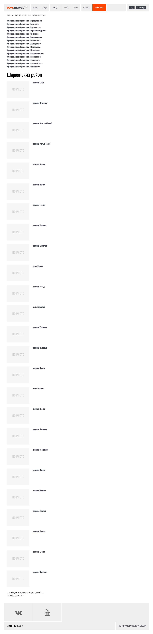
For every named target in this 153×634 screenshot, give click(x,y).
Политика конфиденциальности (132, 625)
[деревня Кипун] (20, 91)
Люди (45, 7)
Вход (131, 8)
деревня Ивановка (40, 429)
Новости (86, 7)
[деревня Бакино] (20, 173)
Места (35, 7)
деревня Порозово (40, 572)
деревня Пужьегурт (40, 103)
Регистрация (141, 8)
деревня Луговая (39, 510)
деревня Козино (39, 551)
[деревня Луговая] (20, 519)
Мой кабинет (99, 7)
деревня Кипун (38, 82)
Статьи (66, 7)
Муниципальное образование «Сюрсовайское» (24, 63)
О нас (76, 7)
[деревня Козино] (20, 560)
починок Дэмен (39, 368)
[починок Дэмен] (20, 377)
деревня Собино (39, 470)
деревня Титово (39, 204)
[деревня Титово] (20, 213)
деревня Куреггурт (40, 245)
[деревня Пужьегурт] (20, 111)
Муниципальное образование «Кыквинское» (23, 40)
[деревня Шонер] (20, 193)
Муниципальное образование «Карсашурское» (24, 37)
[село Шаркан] (20, 275)
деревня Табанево (40, 327)
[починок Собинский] (20, 458)
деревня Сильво (39, 531)
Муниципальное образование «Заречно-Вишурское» (26, 30)
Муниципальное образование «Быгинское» (23, 24)
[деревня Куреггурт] (20, 254)
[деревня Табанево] (20, 336)
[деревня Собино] (20, 478)
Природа (55, 7)
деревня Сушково (39, 225)
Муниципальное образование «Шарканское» (24, 66)
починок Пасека (39, 408)
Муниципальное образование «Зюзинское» (23, 33)
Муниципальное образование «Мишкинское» (24, 46)
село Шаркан (38, 266)
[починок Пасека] (20, 417)
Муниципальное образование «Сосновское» (23, 60)
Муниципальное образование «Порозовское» (24, 56)
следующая (32, 592)
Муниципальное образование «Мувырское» (23, 50)
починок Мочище (39, 490)
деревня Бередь (39, 286)
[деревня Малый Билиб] (20, 152)
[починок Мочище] (20, 499)
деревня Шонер (39, 184)
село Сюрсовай (39, 306)
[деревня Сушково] (20, 234)
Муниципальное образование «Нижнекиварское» (25, 53)
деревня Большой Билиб (42, 123)
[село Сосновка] (20, 397)
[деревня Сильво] (20, 540)
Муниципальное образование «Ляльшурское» (24, 43)
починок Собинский (40, 449)
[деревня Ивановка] (20, 438)
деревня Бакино (39, 164)
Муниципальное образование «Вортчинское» (24, 27)
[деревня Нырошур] (20, 356)
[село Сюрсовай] (20, 315)
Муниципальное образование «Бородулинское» (25, 20)
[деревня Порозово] (20, 580)
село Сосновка (38, 388)
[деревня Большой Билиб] (20, 132)
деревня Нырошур (40, 347)
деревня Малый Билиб (41, 143)
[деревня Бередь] (20, 295)
